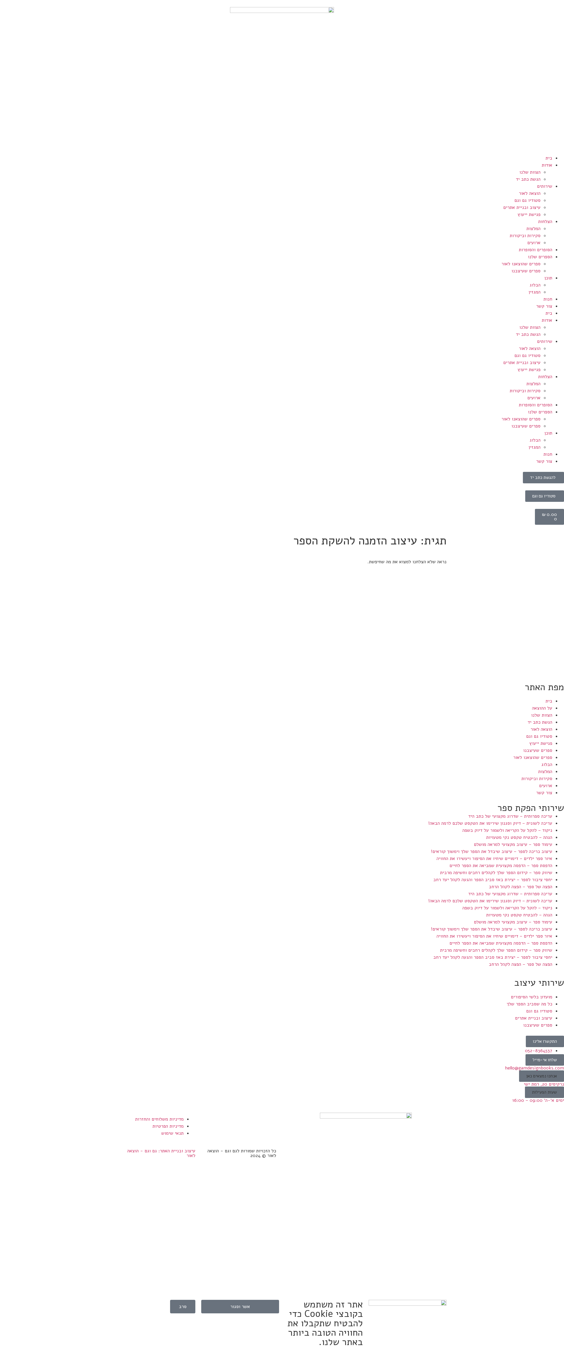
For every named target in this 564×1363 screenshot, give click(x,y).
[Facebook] (268, 1123)
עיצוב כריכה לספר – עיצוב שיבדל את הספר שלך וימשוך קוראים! (491, 851)
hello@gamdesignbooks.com (534, 1068)
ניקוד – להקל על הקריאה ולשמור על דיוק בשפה (507, 830)
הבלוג (535, 285)
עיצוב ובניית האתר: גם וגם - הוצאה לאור (161, 1153)
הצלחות (545, 221)
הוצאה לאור (529, 193)
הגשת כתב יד (528, 179)
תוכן (548, 278)
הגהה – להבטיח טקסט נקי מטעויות (519, 837)
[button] (541, 1076)
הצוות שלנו (529, 172)
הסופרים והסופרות (535, 250)
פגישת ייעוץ (529, 214)
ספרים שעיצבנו (525, 271)
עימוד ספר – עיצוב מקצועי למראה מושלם (513, 844)
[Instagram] (252, 1123)
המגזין (534, 292)
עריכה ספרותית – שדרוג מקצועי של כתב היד (510, 816)
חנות (547, 299)
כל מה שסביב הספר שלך (529, 1004)
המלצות (533, 228)
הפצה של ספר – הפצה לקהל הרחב (520, 886)
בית (548, 158)
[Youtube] (236, 1123)
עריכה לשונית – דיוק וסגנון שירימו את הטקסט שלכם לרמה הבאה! (490, 823)
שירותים (544, 186)
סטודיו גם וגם (527, 200)
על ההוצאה (542, 708)
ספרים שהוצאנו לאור (520, 264)
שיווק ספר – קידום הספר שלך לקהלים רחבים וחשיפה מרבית (496, 872)
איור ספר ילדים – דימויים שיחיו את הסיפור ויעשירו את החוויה (494, 858)
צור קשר (544, 306)
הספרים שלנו (540, 257)
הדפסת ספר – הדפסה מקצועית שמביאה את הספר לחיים (500, 865)
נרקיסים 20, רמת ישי (544, 1084)
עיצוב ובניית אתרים (521, 207)
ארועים (533, 242)
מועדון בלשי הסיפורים (531, 997)
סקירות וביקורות (525, 235)
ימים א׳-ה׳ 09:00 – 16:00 (538, 1100)
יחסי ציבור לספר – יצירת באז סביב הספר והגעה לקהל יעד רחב (492, 879)
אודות (547, 165)
